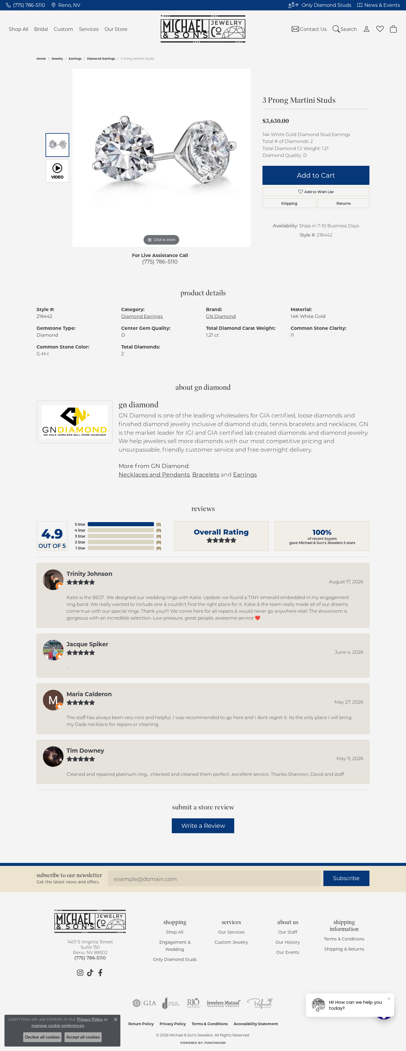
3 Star (80, 536)
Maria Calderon (89, 694)
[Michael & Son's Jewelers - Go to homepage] (90, 921)
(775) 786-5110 (160, 261)
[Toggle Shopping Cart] (393, 29)
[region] (161, 158)
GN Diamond (221, 316)
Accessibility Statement (256, 1023)
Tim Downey (85, 750)
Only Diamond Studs (175, 959)
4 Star (80, 530)
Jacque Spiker (87, 644)
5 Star (80, 524)
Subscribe (346, 878)
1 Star (80, 548)
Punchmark (215, 1043)
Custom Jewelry (231, 942)
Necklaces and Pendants (154, 474)
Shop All (18, 29)
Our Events (287, 952)
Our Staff (287, 932)
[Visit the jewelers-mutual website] (224, 1003)
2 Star (80, 542)
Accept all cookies (83, 1037)
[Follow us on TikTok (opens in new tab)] (90, 972)
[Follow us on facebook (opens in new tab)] (100, 972)
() (158, 524)
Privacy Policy (173, 1023)
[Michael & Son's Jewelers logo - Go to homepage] (203, 29)
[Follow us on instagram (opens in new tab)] (80, 972)
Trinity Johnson (89, 573)
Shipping (289, 203)
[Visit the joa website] (171, 1003)
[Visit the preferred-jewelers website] (260, 1003)
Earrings (75, 58)
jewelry (57, 58)
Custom (63, 29)
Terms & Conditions (344, 939)
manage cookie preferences (58, 1025)
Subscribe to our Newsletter (69, 875)
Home (41, 58)
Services (89, 29)
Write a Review (203, 825)
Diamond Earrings (101, 58)
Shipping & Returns (344, 949)
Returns (343, 203)
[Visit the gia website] (144, 1003)
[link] (25, 5)
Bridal (41, 29)
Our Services (231, 932)
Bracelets (205, 474)
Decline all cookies (42, 1037)
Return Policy (141, 1023)
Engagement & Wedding (175, 945)
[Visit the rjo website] (193, 1003)
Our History (288, 942)
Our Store (116, 29)
